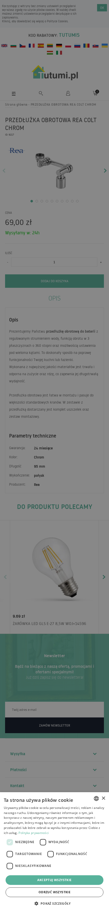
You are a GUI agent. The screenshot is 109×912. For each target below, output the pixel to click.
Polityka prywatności (34, 833)
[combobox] (96, 798)
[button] (54, 903)
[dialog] (54, 852)
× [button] (103, 798)
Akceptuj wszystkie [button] (54, 880)
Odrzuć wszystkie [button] (54, 892)
